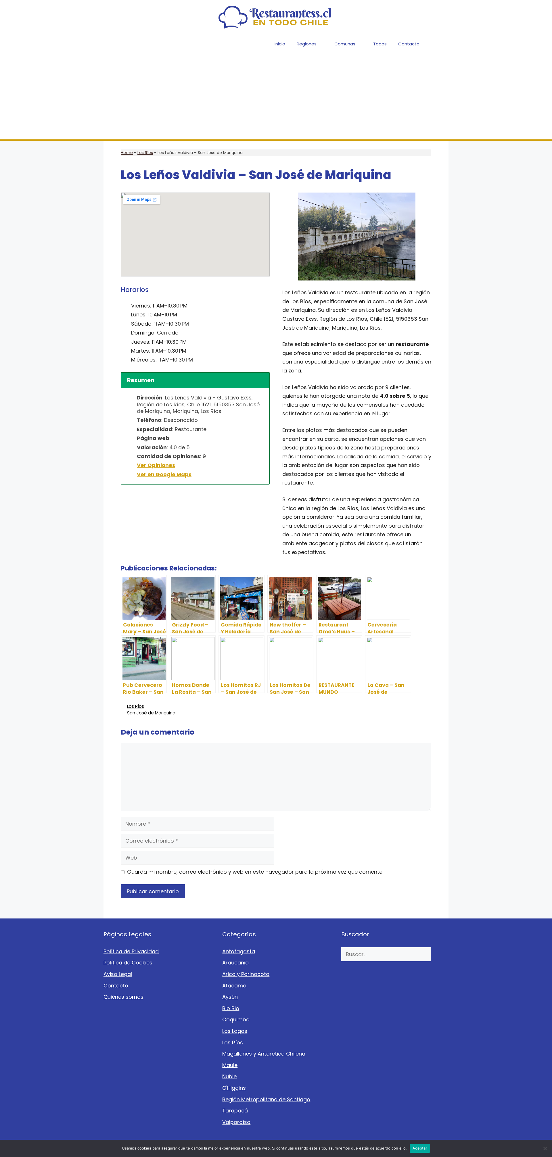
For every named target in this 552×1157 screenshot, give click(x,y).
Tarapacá (235, 1110)
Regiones (307, 44)
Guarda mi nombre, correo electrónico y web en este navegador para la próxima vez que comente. (255, 871)
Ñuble (229, 1076)
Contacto (408, 44)
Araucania (235, 962)
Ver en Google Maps (164, 474)
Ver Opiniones (156, 465)
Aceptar (420, 1148)
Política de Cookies (127, 962)
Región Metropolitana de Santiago (266, 1099)
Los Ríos (145, 152)
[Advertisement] (275, 96)
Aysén (230, 996)
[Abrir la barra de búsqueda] (440, 43)
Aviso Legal (117, 974)
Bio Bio (230, 1008)
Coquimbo (236, 1019)
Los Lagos (234, 1031)
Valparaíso (236, 1122)
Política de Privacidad (131, 951)
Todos (380, 44)
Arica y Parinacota (245, 974)
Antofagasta (238, 951)
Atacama (234, 985)
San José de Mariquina (151, 713)
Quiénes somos (123, 996)
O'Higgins (234, 1087)
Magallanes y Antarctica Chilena (263, 1053)
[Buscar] (439, 954)
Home (127, 152)
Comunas (344, 44)
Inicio (280, 44)
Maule (229, 1065)
